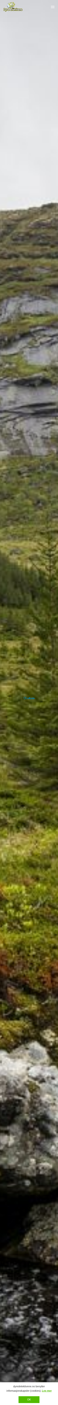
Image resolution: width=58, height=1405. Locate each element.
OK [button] (29, 1399)
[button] (52, 6)
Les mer (47, 1390)
